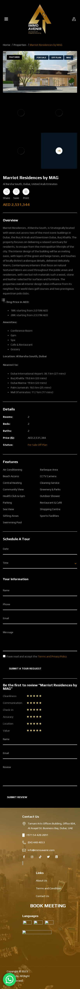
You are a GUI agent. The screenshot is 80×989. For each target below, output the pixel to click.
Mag (68, 57)
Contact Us (42, 896)
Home (6, 44)
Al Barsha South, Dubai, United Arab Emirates (30, 183)
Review (7, 767)
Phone (6, 604)
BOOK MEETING (48, 905)
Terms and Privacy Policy (52, 656)
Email (6, 618)
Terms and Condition (48, 888)
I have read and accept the (36, 656)
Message (8, 632)
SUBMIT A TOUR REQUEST (25, 668)
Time (5, 562)
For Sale (41, 57)
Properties (20, 44)
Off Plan (56, 57)
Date (6, 548)
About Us (41, 880)
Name (6, 590)
